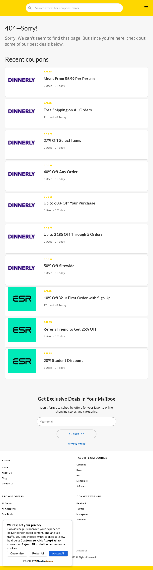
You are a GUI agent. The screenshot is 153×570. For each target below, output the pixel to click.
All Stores (7, 503)
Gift (78, 475)
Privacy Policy (76, 443)
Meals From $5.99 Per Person (69, 78)
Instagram (82, 514)
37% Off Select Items (62, 140)
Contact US (8, 483)
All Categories (9, 508)
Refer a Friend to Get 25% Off (70, 329)
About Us (7, 472)
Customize (17, 553)
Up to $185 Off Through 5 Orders (73, 234)
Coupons (81, 464)
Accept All (58, 553)
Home (5, 467)
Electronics (82, 480)
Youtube (80, 519)
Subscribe (76, 434)
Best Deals (7, 514)
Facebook (81, 503)
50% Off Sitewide (59, 265)
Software (81, 486)
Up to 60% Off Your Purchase (69, 203)
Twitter (80, 508)
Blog (4, 478)
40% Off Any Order (61, 171)
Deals (79, 470)
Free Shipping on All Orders (68, 110)
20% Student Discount (63, 360)
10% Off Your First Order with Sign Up (77, 297)
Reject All (38, 553)
